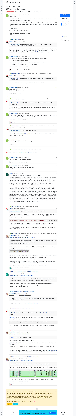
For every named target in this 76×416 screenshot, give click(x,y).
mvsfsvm (11, 273)
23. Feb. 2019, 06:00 (20, 173)
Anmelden (15, 404)
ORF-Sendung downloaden (29, 237)
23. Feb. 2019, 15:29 (23, 293)
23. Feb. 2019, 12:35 (20, 208)
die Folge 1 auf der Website (26, 152)
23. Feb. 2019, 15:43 (23, 358)
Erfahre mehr (43, 413)
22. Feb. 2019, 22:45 (20, 41)
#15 (56, 235)
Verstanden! (52, 412)
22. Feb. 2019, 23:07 (25, 87)
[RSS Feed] (40, 11)
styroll (11, 41)
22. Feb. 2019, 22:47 (25, 56)
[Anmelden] (74, 1)
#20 (56, 358)
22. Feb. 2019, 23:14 (25, 113)
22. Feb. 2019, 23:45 (20, 150)
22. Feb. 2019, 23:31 (25, 139)
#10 (56, 150)
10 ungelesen (64, 36)
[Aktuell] (1, 6)
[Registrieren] (74, 4)
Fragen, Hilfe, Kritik (10, 11)
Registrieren (9, 404)
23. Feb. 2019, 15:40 (23, 332)
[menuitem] (74, 1)
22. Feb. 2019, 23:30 (20, 127)
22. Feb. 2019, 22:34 (25, 14)
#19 (56, 332)
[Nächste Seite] (42, 409)
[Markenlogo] (7, 2)
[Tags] (1, 8)
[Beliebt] (1, 11)
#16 (56, 273)
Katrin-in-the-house (13, 14)
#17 (56, 293)
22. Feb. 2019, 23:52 (25, 157)
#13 (56, 173)
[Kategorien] (1, 4)
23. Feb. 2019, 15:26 (21, 273)
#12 (56, 165)
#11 (56, 157)
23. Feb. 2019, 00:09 (25, 165)
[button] (1, 412)
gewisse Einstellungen (38, 51)
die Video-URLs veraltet (25, 133)
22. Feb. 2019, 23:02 (20, 75)
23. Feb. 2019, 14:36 (23, 235)
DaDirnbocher (12, 235)
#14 (56, 208)
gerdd (11, 173)
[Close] (56, 391)
